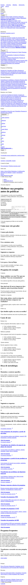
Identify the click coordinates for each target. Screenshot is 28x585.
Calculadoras (19, 172)
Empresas (13, 43)
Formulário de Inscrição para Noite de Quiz (15, 106)
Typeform (23, 26)
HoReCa (3, 18)
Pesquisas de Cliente (16, 52)
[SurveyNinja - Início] (8, 3)
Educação (21, 16)
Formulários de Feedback (14, 60)
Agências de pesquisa (10, 47)
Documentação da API (6, 567)
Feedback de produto (6, 25)
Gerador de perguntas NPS (18, 37)
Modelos (15, 4)
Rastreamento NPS (5, 22)
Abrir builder (4, 558)
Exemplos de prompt (6, 211)
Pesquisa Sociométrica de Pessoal (9, 85)
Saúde (10, 16)
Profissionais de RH (17, 44)
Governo (7, 18)
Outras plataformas (20, 27)
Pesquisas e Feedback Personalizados (10, 57)
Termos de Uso (19, 579)
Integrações (22, 4)
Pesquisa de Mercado (6, 52)
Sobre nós (3, 579)
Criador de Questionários (7, 55)
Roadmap (23, 43)
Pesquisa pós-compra (6, 23)
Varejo (7, 16)
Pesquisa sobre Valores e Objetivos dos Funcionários (14, 80)
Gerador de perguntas (6, 37)
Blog (13, 572)
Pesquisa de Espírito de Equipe (19, 84)
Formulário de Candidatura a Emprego (10, 80)
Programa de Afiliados (6, 172)
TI (13, 16)
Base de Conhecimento (6, 572)
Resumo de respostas (8, 40)
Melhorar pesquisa (5, 199)
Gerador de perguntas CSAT (8, 39)
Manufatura (23, 18)
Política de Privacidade (6, 581)
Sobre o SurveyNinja (6, 171)
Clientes (9, 43)
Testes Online (4, 60)
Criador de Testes (11, 59)
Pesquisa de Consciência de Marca (9, 70)
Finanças (16, 16)
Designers (9, 44)
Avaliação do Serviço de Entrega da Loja (12, 95)
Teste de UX (24, 22)
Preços (7, 6)
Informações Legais (17, 581)
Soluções (8, 4)
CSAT (19, 20)
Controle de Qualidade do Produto (9, 95)
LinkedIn (3, 583)
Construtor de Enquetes (11, 62)
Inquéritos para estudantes (13, 63)
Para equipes (4, 44)
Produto (3, 4)
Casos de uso (4, 20)
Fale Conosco (20, 574)
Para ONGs (3, 43)
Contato (14, 172)
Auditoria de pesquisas (12, 42)
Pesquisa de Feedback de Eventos (13, 73)
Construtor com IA (10, 33)
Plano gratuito (16, 40)
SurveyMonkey (17, 26)
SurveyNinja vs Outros (6, 574)
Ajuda (2, 6)
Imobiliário (12, 18)
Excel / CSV (4, 27)
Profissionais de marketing (13, 46)
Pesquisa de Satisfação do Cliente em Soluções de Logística (12, 101)
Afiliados (13, 579)
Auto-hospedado (22, 42)
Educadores (3, 46)
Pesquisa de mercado (15, 22)
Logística (18, 18)
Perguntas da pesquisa (6, 209)
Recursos (3, 33)
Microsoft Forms (11, 27)
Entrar (2, 13)
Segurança (18, 43)
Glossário (24, 572)
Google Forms (9, 26)
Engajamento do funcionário (18, 23)
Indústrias (3, 16)
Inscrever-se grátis (8, 175)
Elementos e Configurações (18, 171)
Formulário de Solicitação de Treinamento (12, 86)
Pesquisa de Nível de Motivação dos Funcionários (13, 82)
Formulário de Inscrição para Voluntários (11, 111)
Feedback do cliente (12, 20)
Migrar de (3, 26)
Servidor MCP (15, 567)
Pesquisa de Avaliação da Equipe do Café (12, 102)
